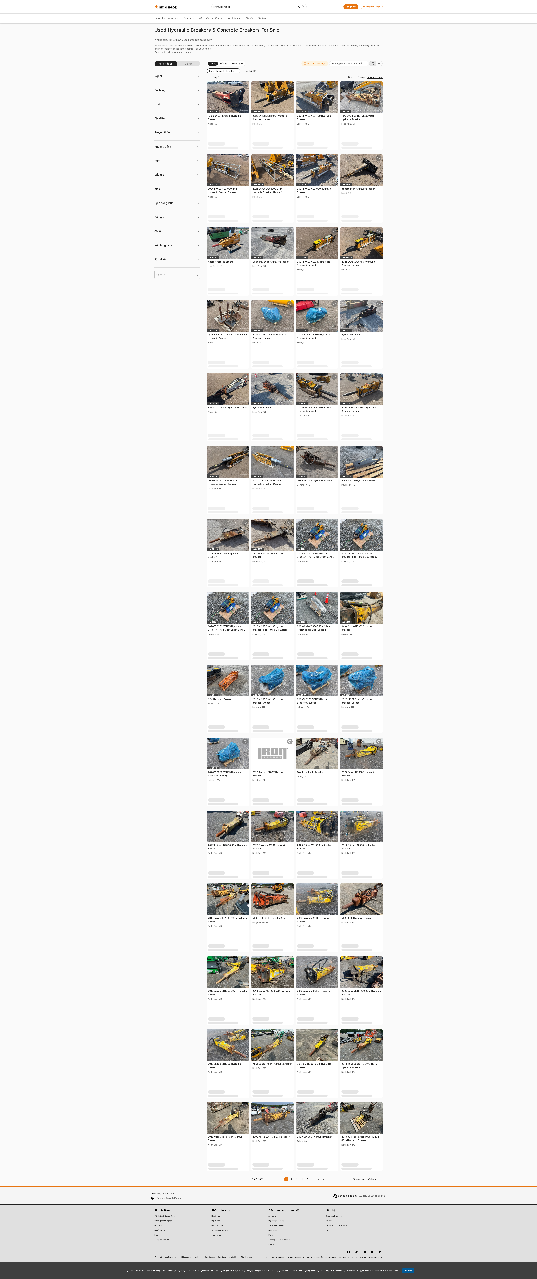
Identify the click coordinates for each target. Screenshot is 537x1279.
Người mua (215, 1216)
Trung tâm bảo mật (162, 1240)
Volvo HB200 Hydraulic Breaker (358, 480)
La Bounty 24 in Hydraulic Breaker (270, 261)
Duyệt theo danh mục (166, 18)
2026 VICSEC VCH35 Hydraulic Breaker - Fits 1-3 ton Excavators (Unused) (314, 557)
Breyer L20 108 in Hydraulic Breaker (227, 407)
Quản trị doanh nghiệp (163, 1221)
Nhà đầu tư (158, 1225)
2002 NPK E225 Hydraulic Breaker (271, 1136)
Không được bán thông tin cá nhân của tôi (219, 1257)
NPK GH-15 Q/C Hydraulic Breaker (270, 918)
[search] (197, 275)
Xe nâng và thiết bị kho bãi (279, 1240)
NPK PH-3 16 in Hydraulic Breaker (315, 480)
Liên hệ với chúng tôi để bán (337, 1225)
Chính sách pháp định (189, 1257)
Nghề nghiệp (159, 1230)
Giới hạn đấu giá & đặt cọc (221, 1230)
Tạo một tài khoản (371, 6)
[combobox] (348, 63)
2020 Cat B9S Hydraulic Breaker (314, 1136)
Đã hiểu (408, 1271)
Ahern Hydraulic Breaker (221, 261)
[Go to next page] (323, 1179)
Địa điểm (262, 18)
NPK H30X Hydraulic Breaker (357, 918)
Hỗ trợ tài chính (217, 1225)
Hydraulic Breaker (351, 334)
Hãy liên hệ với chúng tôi (371, 1195)
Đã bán (188, 63)
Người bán (215, 1221)
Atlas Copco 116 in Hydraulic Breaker (272, 1063)
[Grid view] (372, 63)
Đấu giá (187, 18)
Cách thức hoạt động (209, 18)
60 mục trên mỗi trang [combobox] (365, 1179)
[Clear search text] (298, 6)
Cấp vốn (249, 18)
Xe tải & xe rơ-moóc (276, 1225)
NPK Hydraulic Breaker (220, 699)
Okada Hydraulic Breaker (310, 772)
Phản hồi (329, 1230)
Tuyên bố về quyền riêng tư (165, 1257)
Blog (156, 1235)
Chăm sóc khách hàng (335, 1216)
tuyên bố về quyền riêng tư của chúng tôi (366, 1271)
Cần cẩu (271, 1244)
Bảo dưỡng (232, 18)
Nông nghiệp (273, 1230)
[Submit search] (303, 6)
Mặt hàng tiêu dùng (276, 1221)
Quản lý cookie (336, 1271)
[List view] (379, 63)
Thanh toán (216, 1235)
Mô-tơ (270, 1235)
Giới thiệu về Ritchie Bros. (164, 1216)
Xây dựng (272, 1216)
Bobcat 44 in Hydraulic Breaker (358, 188)
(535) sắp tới (165, 63)
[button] (314, 63)
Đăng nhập (351, 6)
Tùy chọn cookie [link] (248, 1257)
